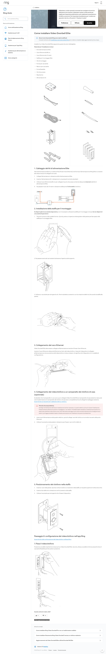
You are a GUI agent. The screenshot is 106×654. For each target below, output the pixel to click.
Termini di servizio (62, 650)
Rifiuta (77, 23)
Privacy (50, 650)
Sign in (96, 2)
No (45, 615)
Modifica (45, 646)
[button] (102, 650)
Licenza (55, 650)
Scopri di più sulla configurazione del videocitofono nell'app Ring (52, 539)
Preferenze (64, 23)
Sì (38, 615)
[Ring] (6, 2)
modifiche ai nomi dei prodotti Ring (60, 40)
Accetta (89, 23)
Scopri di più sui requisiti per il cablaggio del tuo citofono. (50, 401)
